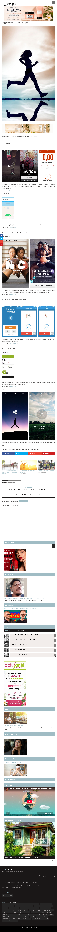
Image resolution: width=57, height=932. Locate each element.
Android (14, 190)
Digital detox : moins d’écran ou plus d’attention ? (14, 725)
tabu (19, 918)
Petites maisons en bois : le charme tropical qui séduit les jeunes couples (21, 857)
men (19, 914)
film (42, 908)
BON (36, 906)
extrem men (35, 908)
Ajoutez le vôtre (23, 501)
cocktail (49, 906)
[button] (11, 166)
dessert (12, 908)
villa (24, 918)
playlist (10, 916)
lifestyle (34, 912)
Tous (22, 630)
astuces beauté (34, 903)
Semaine (14, 630)
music (35, 914)
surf (14, 918)
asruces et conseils (23, 903)
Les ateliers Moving (12, 759)
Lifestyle (18, 480)
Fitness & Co (12, 480)
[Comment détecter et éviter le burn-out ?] (15, 770)
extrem (28, 908)
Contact (28, 929)
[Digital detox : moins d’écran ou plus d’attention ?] (15, 718)
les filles (5, 912)
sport (12, 482)
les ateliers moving (35, 910)
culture (5, 908)
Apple (9, 190)
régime (32, 916)
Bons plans (9, 605)
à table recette (13, 920)
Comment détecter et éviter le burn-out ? (13, 762)
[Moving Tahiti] (10, 2)
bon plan (42, 906)
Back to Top (27, 865)
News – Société (10, 709)
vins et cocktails (37, 918)
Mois (18, 630)
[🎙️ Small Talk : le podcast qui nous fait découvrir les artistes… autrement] (15, 616)
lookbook (41, 912)
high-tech (12, 910)
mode (24, 914)
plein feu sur (18, 916)
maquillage (12, 914)
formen (5, 910)
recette (26, 916)
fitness (8, 482)
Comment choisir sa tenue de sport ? (46, 470)
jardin (25, 910)
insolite (19, 910)
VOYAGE (46, 918)
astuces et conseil (45, 903)
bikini (30, 906)
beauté (17, 906)
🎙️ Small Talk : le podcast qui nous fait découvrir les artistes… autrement (20, 608)
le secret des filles (47, 910)
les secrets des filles (16, 912)
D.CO (6, 860)
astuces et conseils (8, 906)
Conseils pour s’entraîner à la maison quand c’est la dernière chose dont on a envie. (10, 472)
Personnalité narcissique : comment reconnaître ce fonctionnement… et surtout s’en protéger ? (24, 737)
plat (4, 916)
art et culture (11, 903)
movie (29, 914)
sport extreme (6, 918)
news (51, 914)
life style (26, 912)
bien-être (24, 906)
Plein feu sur (10, 575)
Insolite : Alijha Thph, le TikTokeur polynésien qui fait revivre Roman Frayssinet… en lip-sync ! (24, 598)
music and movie (43, 914)
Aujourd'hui (7, 630)
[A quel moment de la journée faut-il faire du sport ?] (28, 465)
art (4, 903)
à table (5, 920)
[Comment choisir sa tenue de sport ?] (46, 465)
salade (38, 916)
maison (49, 912)
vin (29, 918)
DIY (17, 908)
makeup (5, 914)
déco (22, 908)
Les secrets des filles (13, 734)
